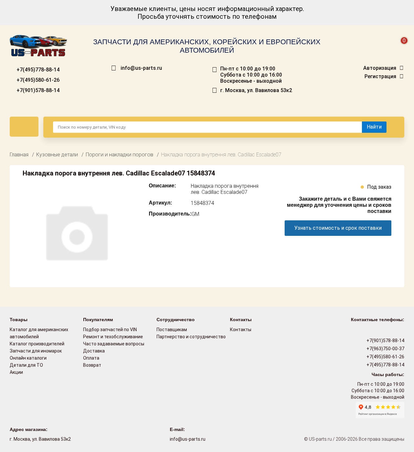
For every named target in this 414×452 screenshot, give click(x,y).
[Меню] (24, 127)
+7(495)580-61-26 (37, 80)
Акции (16, 372)
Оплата (91, 358)
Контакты (240, 329)
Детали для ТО (26, 365)
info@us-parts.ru (141, 68)
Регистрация (380, 76)
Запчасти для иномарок (36, 350)
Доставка (94, 350)
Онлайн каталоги (28, 358)
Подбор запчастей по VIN (110, 329)
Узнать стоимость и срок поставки (338, 228)
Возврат (92, 365)
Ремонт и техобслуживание (113, 336)
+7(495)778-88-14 (37, 70)
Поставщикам (172, 329)
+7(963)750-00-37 (384, 348)
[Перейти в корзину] (399, 48)
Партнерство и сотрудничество (191, 336)
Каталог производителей (37, 343)
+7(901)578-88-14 (37, 90)
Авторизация (379, 68)
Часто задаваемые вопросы (113, 343)
